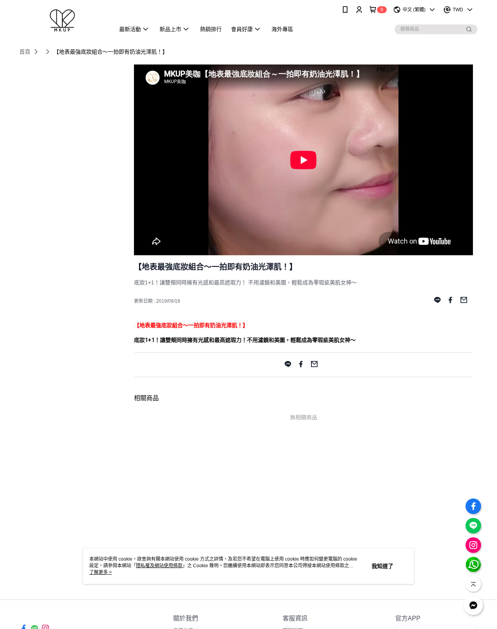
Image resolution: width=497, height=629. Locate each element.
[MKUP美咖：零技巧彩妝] (62, 20)
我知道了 (382, 566)
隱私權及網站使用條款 (159, 565)
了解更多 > (100, 572)
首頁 (24, 52)
